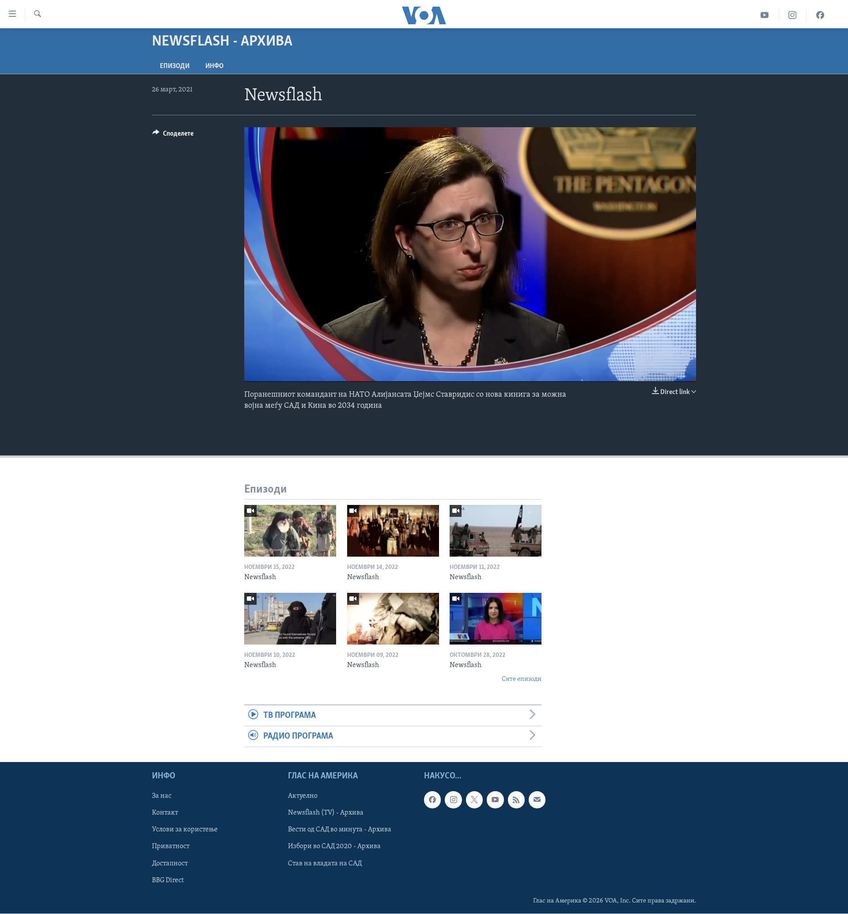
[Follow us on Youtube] (495, 800)
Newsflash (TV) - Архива (325, 813)
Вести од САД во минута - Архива (339, 830)
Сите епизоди (521, 679)
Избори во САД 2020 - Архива (334, 846)
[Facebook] (820, 15)
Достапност (170, 863)
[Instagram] (792, 15)
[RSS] (516, 800)
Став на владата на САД (325, 863)
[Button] (172, 135)
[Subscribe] (537, 800)
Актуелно (303, 796)
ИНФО (214, 66)
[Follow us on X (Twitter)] (474, 800)
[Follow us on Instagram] (453, 800)
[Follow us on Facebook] (432, 800)
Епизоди (174, 66)
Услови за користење (185, 830)
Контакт (165, 813)
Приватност (170, 846)
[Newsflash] (290, 531)
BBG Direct (168, 880)
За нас (161, 796)
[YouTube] (765, 15)
